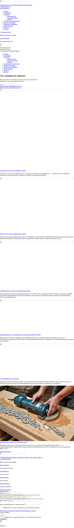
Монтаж (9, 19)
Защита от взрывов (9, 22)
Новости (6, 27)
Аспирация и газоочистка (11, 21)
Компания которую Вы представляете (11, 495)
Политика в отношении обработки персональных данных (18, 510)
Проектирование (12, 18)
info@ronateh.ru (4, 8)
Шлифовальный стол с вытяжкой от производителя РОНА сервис (20, 334)
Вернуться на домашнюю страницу (11, 86)
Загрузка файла (4, 512)
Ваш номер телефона (7, 497)
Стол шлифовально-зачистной (9, 378)
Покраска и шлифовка (10, 24)
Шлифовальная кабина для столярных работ (13, 442)
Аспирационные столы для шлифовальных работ (15, 291)
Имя (2, 493)
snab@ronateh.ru (5, 483)
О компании (7, 13)
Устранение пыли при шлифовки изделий (13, 170)
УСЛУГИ (6, 14)
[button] (5, 48)
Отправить (3, 519)
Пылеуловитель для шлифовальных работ (13, 234)
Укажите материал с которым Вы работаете (13, 499)
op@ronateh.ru (4, 471)
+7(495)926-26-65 (5, 6)
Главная (6, 11)
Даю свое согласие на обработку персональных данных (22, 507)
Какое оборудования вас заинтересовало (12, 504)
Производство (11, 16)
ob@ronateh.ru (4, 477)
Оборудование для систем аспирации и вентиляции (16, 5)
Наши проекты (8, 26)
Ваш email (3, 500)
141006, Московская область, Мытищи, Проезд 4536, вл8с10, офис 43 (21, 457)
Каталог (6, 29)
